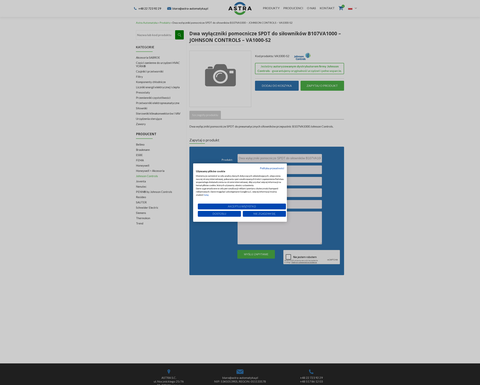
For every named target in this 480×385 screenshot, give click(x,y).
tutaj (206, 194)
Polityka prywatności (272, 168)
